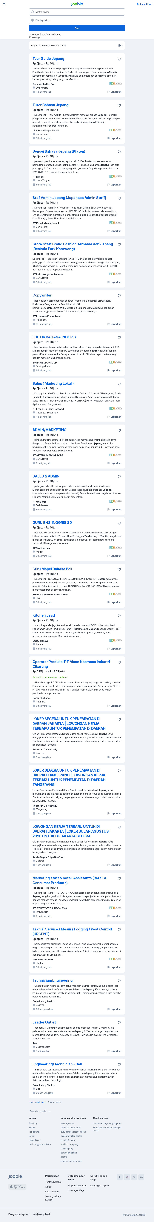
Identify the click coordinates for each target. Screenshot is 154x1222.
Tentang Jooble (53, 1181)
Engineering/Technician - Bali (57, 1064)
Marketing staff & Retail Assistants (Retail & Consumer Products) (69, 880)
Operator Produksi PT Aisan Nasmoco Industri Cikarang (71, 664)
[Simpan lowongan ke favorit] (119, 59)
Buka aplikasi (144, 4)
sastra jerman (67, 1123)
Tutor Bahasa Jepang (50, 105)
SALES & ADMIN (45, 476)
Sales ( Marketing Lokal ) (53, 383)
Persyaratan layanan (18, 1214)
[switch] (120, 45)
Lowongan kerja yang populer (107, 1123)
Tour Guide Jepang (48, 58)
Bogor (31, 1136)
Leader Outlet (44, 1022)
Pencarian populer (38, 1111)
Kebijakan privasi (41, 1214)
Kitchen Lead (43, 615)
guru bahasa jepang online (73, 1131)
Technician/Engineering (52, 980)
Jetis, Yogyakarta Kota (40, 1144)
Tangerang (34, 1131)
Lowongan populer (99, 1185)
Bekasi (32, 1127)
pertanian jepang (69, 1152)
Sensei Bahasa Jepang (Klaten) (58, 151)
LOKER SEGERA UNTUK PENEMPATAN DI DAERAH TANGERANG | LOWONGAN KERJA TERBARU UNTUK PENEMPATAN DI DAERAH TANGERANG (69, 777)
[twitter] (134, 1177)
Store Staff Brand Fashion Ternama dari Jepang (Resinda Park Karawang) (72, 246)
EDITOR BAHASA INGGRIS (54, 337)
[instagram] (127, 1177)
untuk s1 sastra (68, 1140)
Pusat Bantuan (52, 1191)
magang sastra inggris (71, 1161)
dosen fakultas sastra (71, 1136)
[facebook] (120, 1177)
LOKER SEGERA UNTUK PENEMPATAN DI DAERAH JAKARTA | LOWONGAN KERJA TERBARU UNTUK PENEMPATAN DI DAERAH (69, 724)
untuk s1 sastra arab (70, 1127)
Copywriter (42, 295)
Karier (48, 1186)
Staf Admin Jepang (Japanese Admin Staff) (69, 198)
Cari (77, 28)
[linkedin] (141, 1177)
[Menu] (4, 4)
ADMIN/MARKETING (49, 430)
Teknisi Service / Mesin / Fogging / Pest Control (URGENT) (72, 931)
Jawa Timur (34, 1140)
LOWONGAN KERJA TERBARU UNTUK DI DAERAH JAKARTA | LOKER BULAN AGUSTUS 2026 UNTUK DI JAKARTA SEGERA (70, 831)
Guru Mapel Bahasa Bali (52, 569)
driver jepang (67, 1148)
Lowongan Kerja (76, 1190)
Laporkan (116, 91)
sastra (64, 1157)
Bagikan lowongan (77, 1185)
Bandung (33, 1123)
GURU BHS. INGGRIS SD (52, 522)
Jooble (142, 1214)
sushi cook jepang (69, 1144)
